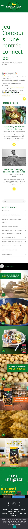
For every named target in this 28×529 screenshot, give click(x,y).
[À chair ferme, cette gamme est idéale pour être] (14, 396)
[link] (16, 82)
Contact (14, 515)
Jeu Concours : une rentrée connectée (12, 245)
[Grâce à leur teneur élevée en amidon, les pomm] (14, 284)
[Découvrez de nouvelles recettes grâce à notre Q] (14, 452)
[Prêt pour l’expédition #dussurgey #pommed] (14, 424)
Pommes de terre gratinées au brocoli (12, 241)
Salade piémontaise (7, 254)
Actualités (22, 513)
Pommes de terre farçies (8, 237)
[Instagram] (19, 504)
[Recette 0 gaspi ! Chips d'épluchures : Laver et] (14, 312)
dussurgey (17, 62)
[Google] (14, 504)
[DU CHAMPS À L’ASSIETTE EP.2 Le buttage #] (14, 480)
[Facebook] (8, 504)
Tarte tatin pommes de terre (9, 250)
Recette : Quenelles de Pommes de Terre (14, 127)
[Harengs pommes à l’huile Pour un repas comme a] (14, 340)
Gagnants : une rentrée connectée (11, 215)
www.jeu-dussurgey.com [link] (17, 87)
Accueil (6, 509)
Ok (14, 526)
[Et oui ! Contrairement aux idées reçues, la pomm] (14, 368)
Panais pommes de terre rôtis (10, 226)
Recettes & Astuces (14, 511)
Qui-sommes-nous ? (18, 509)
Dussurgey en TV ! (7, 210)
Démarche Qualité (8, 513)
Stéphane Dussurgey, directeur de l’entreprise (14, 170)
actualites (4, 64)
